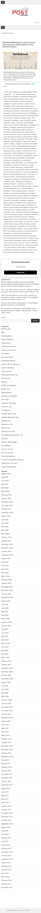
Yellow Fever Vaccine (9, 463)
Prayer (12, 210)
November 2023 (7, 590)
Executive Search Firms (18, 132)
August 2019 (6, 721)
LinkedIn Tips (6, 421)
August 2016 (6, 827)
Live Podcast (30, 174)
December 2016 (7, 813)
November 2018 (7, 749)
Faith (26, 139)
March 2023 (5, 619)
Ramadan (24, 210)
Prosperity (18, 210)
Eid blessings (23, 125)
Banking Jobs (6, 329)
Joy (25, 162)
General (35, 92)
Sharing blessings (25, 224)
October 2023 (6, 594)
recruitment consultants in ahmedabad (27, 212)
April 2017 (5, 799)
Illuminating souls (31, 153)
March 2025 (5, 534)
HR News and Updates (9, 396)
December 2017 (7, 774)
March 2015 (5, 845)
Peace (19, 188)
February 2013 (6, 866)
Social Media (7, 94)
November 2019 (7, 711)
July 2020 (4, 686)
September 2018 (7, 756)
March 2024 (5, 576)
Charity (13, 122)
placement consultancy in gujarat (13, 195)
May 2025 (4, 527)
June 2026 (5, 481)
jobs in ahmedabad (17, 162)
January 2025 (6, 541)
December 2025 (7, 502)
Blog (10, 92)
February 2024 (6, 580)
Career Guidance (7, 339)
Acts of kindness (21, 94)
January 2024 (6, 583)
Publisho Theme (11, 910)
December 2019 (7, 707)
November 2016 (7, 817)
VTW (5, 247)
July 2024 (4, 562)
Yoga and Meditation (8, 467)
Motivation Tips (7, 424)
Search (3, 317)
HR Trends (5, 400)
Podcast (31, 207)
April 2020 (5, 696)
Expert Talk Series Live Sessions (13, 137)
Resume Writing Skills (9, 442)
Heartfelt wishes (27, 151)
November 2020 (7, 672)
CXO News (5, 354)
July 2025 (4, 520)
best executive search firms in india (18, 99)
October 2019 (6, 714)
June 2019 (5, 725)
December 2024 (7, 544)
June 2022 (5, 633)
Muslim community (9, 177)
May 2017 (4, 795)
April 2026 (5, 488)
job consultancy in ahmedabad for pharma (25, 155)
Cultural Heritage (28, 122)
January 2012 (6, 884)
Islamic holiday (8, 155)
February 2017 (6, 806)
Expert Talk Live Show (16, 134)
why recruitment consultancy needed (21, 250)
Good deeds (10, 148)
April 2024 (5, 573)
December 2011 (7, 887)
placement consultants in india (17, 202)
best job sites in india (17, 108)
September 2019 (7, 718)
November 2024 (7, 548)
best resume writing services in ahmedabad (23, 113)
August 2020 (6, 682)
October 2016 (6, 820)
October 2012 (6, 870)
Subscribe (20, 272)
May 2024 (4, 569)
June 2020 (5, 689)
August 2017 (6, 788)
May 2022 (4, 636)
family (30, 139)
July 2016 (4, 831)
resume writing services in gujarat (13, 221)
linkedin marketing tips (16, 167)
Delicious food (8, 125)
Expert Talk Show (28, 137)
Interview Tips (6, 407)
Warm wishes (22, 247)
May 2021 (4, 650)
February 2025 (6, 537)
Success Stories (7, 453)
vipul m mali (21, 243)
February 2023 (6, 622)
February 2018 (6, 767)
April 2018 (5, 760)
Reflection (31, 217)
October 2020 (6, 675)
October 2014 (6, 856)
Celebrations (16, 92)
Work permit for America (26, 252)
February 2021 (6, 661)
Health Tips (5, 389)
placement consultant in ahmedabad (17, 198)
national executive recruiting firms (25, 177)
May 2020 (4, 693)
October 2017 (6, 781)
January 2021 (6, 665)
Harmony (18, 151)
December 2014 (7, 852)
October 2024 (6, 551)
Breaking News (6, 336)
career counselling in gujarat (28, 120)
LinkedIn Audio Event (9, 414)
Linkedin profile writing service (24, 169)
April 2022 (5, 640)
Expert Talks (20, 139)
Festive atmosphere (16, 141)
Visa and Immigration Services (12, 460)
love (36, 174)
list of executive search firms (15, 172)
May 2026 (4, 484)
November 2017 (7, 778)
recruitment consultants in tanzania (17, 217)
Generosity (7, 146)
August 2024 (6, 558)
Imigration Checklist (8, 403)
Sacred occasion (29, 221)
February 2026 (6, 495)
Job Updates (6, 410)
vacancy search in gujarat (29, 240)
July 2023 (4, 604)
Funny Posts (5, 378)
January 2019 (6, 742)
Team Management (8, 456)
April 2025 (5, 530)
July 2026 (4, 477)
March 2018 (5, 764)
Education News (7, 357)
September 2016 (7, 824)
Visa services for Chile (31, 245)
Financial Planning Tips (9, 375)
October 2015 (6, 838)
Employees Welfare (26, 92)
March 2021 (5, 657)
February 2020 (6, 700)
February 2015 (6, 848)
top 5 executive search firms (15, 231)
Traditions (31, 238)
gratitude (27, 148)
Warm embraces (12, 247)
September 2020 (7, 679)
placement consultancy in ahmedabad (24, 193)
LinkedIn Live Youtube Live (20, 165)
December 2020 (7, 668)
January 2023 (6, 626)
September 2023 (7, 597)
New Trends (5, 428)
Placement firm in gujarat (18, 205)
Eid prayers (13, 127)
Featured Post (6, 371)
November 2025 (7, 505)
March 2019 (5, 735)
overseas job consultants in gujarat (21, 186)
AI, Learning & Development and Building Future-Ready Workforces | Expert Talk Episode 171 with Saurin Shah (19, 311)
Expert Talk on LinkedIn (29, 134)
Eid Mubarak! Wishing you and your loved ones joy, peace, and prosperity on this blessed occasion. (18, 44)
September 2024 (7, 555)
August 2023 (6, 601)
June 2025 (5, 523)
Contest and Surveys (9, 350)
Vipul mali (28, 243)
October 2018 (6, 753)
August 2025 (6, 516)
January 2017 (6, 810)
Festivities (12, 144)
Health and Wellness (8, 385)
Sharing (16, 224)
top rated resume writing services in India (15, 238)
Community (19, 122)
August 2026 (6, 474)
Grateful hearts (19, 148)
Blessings (16, 118)
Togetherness (21, 226)
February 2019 (6, 739)
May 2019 (4, 728)
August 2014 (6, 863)
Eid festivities (32, 125)
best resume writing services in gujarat (15, 115)
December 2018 (7, 746)
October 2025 (6, 509)
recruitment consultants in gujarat (13, 214)
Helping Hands (6, 392)
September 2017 (7, 785)
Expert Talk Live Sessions (10, 364)
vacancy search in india (10, 243)
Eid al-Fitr (16, 125)
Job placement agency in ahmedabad (14, 158)
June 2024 (5, 566)
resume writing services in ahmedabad (25, 219)
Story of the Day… (7, 449)
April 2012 (5, 873)
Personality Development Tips (12, 435)
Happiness (34, 148)
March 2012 (5, 877)
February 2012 (6, 880)
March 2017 (5, 802)
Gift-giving (14, 146)
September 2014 (7, 859)
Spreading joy (13, 226)
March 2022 (5, 643)
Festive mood (27, 141)
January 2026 (6, 498)
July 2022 (4, 629)
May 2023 (4, 611)
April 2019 (5, 732)
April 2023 (5, 615)
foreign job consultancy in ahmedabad (27, 144)
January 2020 (6, 703)
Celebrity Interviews (8, 346)
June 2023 (5, 608)
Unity (36, 238)
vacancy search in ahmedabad (12, 240)
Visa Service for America (17, 245)
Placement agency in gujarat (19, 191)
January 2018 (6, 771)
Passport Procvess (8, 431)
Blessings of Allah (25, 118)
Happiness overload (9, 151)
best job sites (20, 106)
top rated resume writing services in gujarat (23, 235)
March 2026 (5, 491)
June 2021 (5, 647)
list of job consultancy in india (17, 174)
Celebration (7, 122)
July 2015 (4, 841)
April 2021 (5, 654)
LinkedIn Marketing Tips (10, 417)
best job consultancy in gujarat (20, 104)
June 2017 (5, 792)
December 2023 (7, 587)
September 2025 (7, 512)
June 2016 (5, 834)
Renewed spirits (8, 219)
